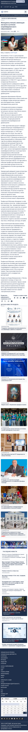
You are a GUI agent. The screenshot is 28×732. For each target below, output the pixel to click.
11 (7, 708)
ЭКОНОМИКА (4, 658)
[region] (14, 600)
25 (7, 712)
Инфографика (5, 673)
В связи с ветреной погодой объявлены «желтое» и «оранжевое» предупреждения (14, 645)
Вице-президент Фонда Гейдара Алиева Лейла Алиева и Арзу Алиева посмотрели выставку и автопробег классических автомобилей (13, 564)
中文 (16, 7)
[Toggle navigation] (25, 11)
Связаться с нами (6, 680)
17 (4, 710)
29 (22, 712)
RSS (2, 692)
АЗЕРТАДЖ (13, 52)
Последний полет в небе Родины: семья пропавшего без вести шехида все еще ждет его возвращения (13, 583)
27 (14, 712)
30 (26, 712)
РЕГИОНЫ (3, 659)
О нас (2, 682)
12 (11, 708)
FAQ (2, 690)
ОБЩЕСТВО (4, 661)
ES (10, 7)
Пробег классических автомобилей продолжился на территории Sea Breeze (12, 618)
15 (22, 708)
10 (4, 708)
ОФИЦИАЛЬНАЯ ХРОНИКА (8, 652)
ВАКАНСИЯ (4, 687)
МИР (2, 670)
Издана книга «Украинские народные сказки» (13, 404)
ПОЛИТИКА (4, 656)
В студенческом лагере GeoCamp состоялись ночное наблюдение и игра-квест (13, 429)
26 (11, 712)
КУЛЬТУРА (3, 663)
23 (26, 710)
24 (4, 712)
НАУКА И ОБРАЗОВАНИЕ (9, 18)
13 (14, 708)
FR (8, 7)
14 (18, 708)
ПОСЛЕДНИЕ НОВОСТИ (10, 551)
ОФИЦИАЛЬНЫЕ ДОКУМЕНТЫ (8, 654)
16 (26, 708)
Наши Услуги (5, 685)
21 (18, 710)
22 (22, 710)
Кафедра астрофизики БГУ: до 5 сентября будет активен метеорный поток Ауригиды (13, 354)
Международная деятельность (10, 683)
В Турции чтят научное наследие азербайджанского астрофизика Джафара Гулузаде (13, 481)
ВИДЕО (2, 675)
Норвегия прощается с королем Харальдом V (11, 613)
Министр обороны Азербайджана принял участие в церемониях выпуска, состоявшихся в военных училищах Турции (13, 556)
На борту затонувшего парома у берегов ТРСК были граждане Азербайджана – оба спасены (13, 591)
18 (7, 710)
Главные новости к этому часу (10, 571)
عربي (13, 7)
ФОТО (2, 677)
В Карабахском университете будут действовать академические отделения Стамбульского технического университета (13, 534)
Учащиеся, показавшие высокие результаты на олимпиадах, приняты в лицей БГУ (13, 328)
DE (7, 7)
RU (3, 7)
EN (5, 7)
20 (14, 710)
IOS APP (3, 695)
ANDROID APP (4, 693)
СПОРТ (2, 668)
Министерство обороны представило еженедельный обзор (13, 640)
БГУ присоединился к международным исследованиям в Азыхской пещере (12, 507)
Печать (12, 31)
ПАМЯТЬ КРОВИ (5, 671)
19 (11, 710)
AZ (1, 7)
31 (4, 715)
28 (18, 712)
